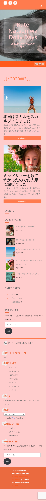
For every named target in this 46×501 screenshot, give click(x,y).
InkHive (15, 485)
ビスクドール (15, 298)
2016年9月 (12, 390)
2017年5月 (12, 383)
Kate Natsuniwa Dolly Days (23, 31)
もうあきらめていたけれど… (26, 227)
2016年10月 (13, 386)
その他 (13, 294)
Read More (22, 138)
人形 (7, 404)
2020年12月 (13, 371)
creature (6, 400)
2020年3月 (12, 375)
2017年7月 (12, 379)
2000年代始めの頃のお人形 (25, 240)
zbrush (25, 400)
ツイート (7, 357)
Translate (19, 418)
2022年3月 (12, 367)
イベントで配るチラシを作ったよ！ (28, 274)
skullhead (20, 400)
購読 (8, 331)
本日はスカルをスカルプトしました (21, 118)
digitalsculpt (12, 400)
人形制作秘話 (15, 302)
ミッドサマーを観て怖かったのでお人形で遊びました (21, 179)
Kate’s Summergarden (19, 343)
